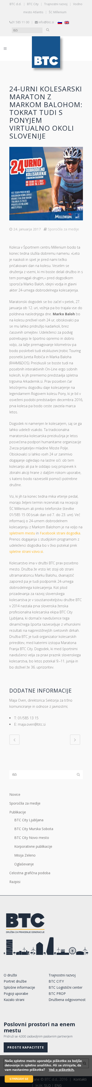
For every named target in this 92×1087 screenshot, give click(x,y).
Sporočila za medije (63, 229)
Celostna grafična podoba (29, 873)
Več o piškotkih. (61, 1069)
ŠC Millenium (57, 12)
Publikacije (17, 812)
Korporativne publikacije (33, 846)
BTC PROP (57, 993)
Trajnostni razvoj (55, 4)
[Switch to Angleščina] (67, 22)
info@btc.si (46, 22)
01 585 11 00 (20, 22)
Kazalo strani (14, 999)
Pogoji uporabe (16, 993)
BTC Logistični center (65, 987)
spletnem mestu (22, 533)
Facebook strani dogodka (60, 533)
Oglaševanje (24, 864)
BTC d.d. (15, 4)
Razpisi (14, 881)
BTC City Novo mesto (31, 837)
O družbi (10, 975)
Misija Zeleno (25, 855)
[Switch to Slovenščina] (60, 22)
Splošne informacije (19, 987)
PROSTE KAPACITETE (25, 1047)
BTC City (33, 4)
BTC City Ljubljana (28, 820)
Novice (14, 794)
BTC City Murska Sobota (33, 828)
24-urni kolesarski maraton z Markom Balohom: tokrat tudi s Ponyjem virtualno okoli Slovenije (45, 112)
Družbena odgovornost (67, 999)
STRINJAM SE (19, 1079)
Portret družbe (15, 981)
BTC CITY (56, 981)
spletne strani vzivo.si (26, 551)
